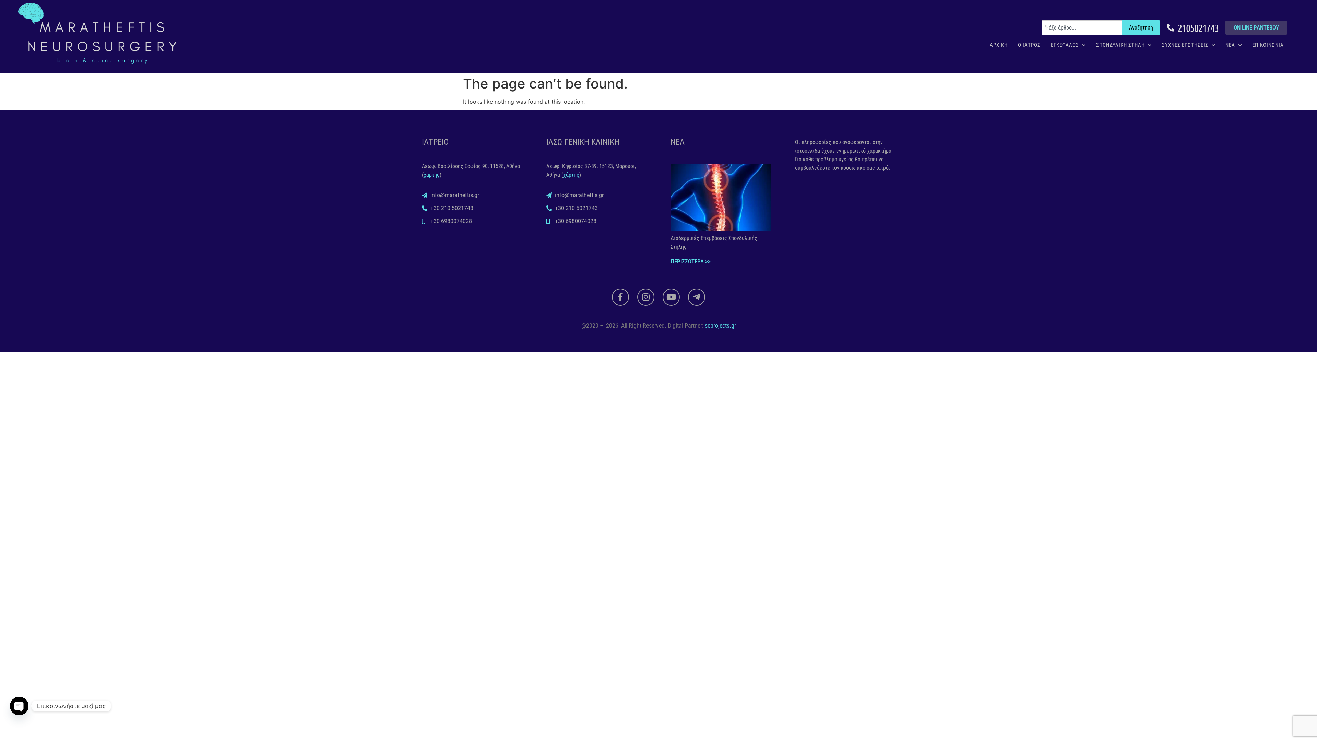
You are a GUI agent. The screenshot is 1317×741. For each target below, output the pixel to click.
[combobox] (1082, 27)
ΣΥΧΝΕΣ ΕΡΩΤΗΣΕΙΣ (1185, 45)
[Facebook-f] (620, 297)
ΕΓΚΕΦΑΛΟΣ (1065, 45)
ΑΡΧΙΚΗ (999, 45)
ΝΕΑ (1230, 45)
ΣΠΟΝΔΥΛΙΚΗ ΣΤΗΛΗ (1120, 45)
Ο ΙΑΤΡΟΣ (1029, 45)
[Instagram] (645, 297)
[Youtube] (671, 297)
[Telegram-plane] (696, 297)
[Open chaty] (19, 706)
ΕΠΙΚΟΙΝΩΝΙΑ (1268, 45)
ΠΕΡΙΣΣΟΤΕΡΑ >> (691, 261)
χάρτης (432, 175)
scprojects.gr (720, 325)
